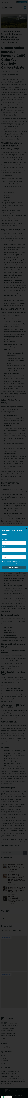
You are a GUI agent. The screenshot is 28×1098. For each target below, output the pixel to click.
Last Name (4, 546)
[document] (14, 549)
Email (3, 554)
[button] (25, 528)
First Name (4, 539)
